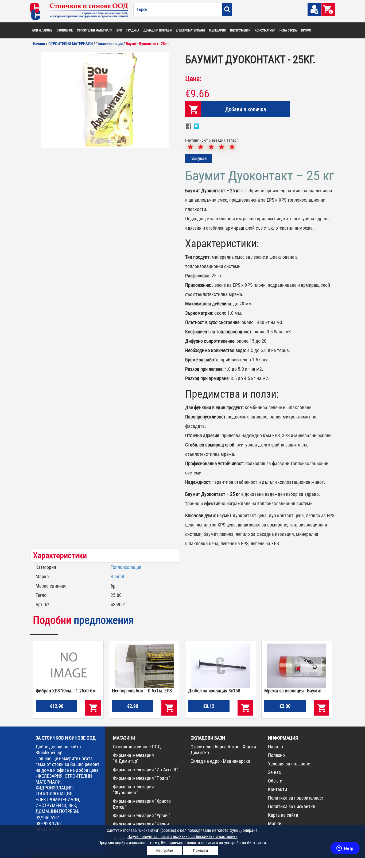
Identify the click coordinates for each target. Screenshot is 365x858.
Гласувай (199, 158)
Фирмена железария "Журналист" (133, 789)
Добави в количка (245, 109)
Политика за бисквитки (291, 806)
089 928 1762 (49, 823)
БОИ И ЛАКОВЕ (42, 30)
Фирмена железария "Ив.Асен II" (145, 769)
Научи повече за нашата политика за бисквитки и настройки (182, 836)
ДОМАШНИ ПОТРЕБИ (157, 30)
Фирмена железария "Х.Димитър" (133, 758)
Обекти (275, 781)
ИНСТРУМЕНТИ (240, 30)
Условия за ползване (289, 764)
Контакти (277, 789)
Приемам (200, 850)
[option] (105, 100)
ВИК (119, 30)
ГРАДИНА (132, 30)
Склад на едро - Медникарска (220, 761)
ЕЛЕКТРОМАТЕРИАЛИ (190, 30)
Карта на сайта (283, 815)
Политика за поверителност (296, 798)
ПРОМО (306, 30)
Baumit (117, 576)
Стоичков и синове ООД (137, 746)
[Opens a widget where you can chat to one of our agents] (345, 848)
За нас (274, 772)
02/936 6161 (48, 817)
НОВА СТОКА (288, 30)
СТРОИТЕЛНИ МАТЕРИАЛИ (94, 30)
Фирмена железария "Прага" (141, 778)
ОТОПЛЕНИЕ (65, 30)
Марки (274, 823)
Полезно (276, 755)
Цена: (193, 79)
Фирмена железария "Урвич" (141, 815)
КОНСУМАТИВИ (265, 30)
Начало (275, 746)
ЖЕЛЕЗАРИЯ (217, 30)
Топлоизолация (126, 567)
